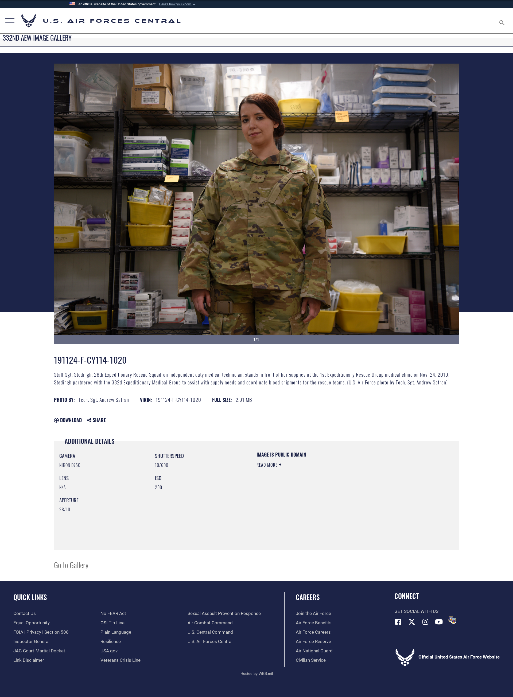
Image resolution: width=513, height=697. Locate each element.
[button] (177, 4)
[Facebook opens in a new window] (398, 622)
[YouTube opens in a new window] (439, 622)
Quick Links (30, 597)
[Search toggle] (502, 20)
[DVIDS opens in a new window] (452, 620)
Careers (308, 597)
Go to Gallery (71, 564)
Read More (267, 465)
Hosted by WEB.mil (256, 673)
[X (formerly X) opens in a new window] (412, 622)
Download (70, 419)
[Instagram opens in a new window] (425, 622)
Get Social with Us (416, 611)
